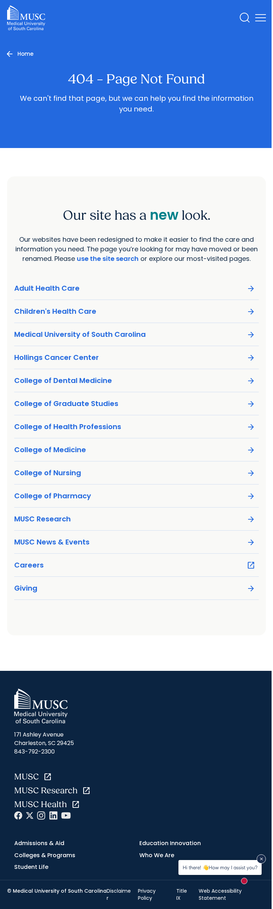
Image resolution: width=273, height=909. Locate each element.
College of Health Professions (134, 427)
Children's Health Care (134, 311)
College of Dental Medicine (134, 381)
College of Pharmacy (134, 496)
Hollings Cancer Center (134, 357)
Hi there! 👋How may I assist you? (220, 867)
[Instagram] (41, 815)
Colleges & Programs (44, 855)
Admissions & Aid (39, 843)
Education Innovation (170, 843)
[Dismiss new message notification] (261, 859)
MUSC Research (134, 519)
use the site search (108, 258)
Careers (134, 565)
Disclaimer (119, 894)
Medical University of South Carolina (134, 334)
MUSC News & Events (134, 542)
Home (25, 54)
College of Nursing (134, 473)
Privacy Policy (147, 894)
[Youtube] (66, 815)
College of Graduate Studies (134, 404)
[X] (29, 815)
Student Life (31, 867)
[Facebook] (18, 815)
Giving (134, 588)
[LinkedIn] (53, 815)
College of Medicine (134, 450)
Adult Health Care (134, 288)
